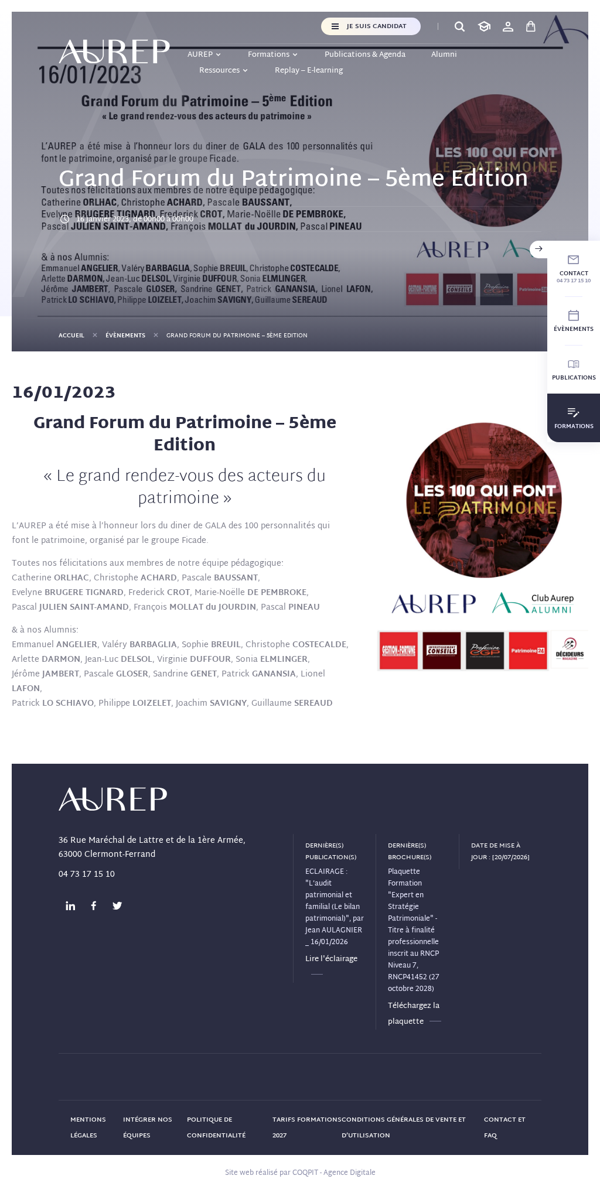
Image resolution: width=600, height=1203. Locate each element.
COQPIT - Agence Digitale (334, 1173)
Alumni (444, 55)
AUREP (200, 55)
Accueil (71, 335)
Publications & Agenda (365, 55)
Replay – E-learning (309, 71)
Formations (268, 55)
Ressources (219, 71)
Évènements (125, 335)
